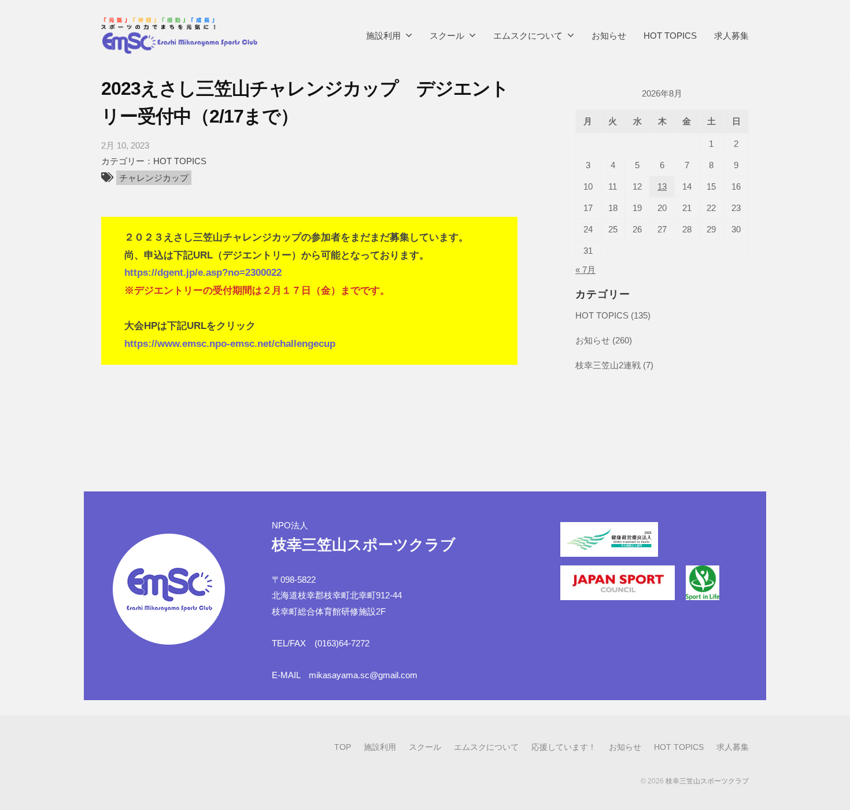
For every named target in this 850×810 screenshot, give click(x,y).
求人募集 (731, 35)
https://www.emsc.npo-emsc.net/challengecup (229, 343)
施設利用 (383, 35)
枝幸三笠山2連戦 (608, 365)
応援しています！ (563, 747)
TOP (342, 747)
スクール (447, 35)
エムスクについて (528, 35)
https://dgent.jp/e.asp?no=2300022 (203, 272)
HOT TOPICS (670, 35)
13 (662, 186)
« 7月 (585, 270)
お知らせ (609, 35)
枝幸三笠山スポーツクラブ (707, 781)
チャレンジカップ (154, 178)
